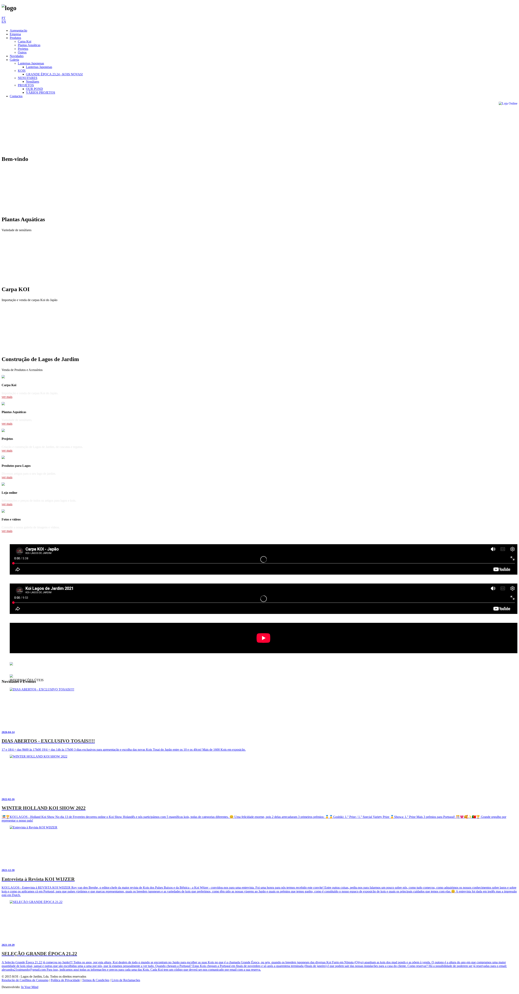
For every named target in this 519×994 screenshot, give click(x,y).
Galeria (14, 59)
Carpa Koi (24, 41)
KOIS (22, 70)
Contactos (16, 96)
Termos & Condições (95, 980)
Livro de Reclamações (126, 980)
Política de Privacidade (65, 980)
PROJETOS (26, 85)
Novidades (17, 56)
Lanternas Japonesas (31, 63)
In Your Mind (29, 987)
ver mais (7, 397)
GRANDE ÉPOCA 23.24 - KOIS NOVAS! (54, 74)
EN (4, 21)
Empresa (15, 34)
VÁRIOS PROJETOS (40, 92)
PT (3, 18)
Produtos (15, 38)
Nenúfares (32, 81)
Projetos (23, 48)
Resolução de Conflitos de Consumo (25, 980)
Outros (22, 52)
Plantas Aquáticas (29, 45)
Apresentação (18, 30)
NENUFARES (27, 78)
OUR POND (34, 89)
